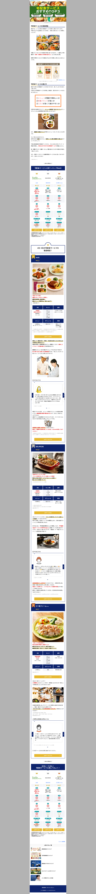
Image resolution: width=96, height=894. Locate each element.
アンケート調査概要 (62, 841)
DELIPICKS (48, 182)
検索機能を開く (48, 22)
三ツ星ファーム (59, 182)
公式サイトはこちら (48, 439)
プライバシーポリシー (50, 887)
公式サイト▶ (37, 230)
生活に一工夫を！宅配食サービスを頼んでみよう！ (48, 767)
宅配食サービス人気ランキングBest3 (48, 168)
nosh (37, 182)
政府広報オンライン (62, 79)
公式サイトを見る (48, 336)
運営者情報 (44, 887)
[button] (32, 395)
